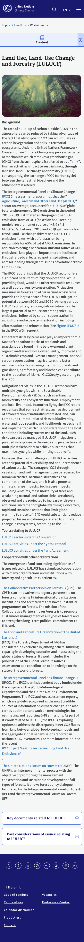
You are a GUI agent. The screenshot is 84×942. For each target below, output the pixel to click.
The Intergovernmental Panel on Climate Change (38, 678)
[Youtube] (56, 865)
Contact (10, 925)
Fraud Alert (12, 917)
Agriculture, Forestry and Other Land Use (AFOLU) (38, 201)
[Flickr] (47, 865)
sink (75, 162)
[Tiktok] (66, 865)
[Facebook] (18, 865)
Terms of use (13, 902)
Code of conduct (16, 894)
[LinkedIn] (28, 865)
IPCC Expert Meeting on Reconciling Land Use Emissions (35, 751)
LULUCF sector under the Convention (29, 537)
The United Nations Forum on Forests (29, 766)
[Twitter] (9, 865)
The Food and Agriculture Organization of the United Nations (41, 635)
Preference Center (56, 902)
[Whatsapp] (75, 865)
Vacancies (49, 894)
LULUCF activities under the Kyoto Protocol (34, 544)
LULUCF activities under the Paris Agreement (35, 550)
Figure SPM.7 (66, 326)
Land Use (20, 25)
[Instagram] (37, 865)
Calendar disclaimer (19, 910)
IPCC (5, 196)
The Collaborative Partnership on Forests (32, 588)
